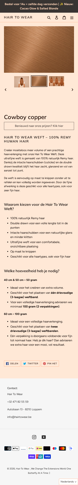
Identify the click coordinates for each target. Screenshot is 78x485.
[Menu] (72, 17)
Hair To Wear (18, 17)
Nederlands (67, 481)
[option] (21, 82)
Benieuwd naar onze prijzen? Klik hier (39, 126)
